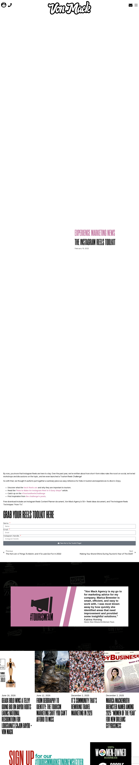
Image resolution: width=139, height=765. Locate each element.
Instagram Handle (11, 536)
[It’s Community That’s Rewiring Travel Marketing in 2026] (87, 692)
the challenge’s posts (36, 496)
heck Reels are (30, 488)
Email (6, 529)
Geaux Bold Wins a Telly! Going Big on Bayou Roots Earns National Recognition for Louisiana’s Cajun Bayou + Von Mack (17, 716)
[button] (136, 5)
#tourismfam (41, 617)
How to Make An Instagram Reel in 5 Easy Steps (39, 490)
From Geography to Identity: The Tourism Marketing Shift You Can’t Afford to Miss (51, 710)
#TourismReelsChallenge (33, 493)
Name (6, 523)
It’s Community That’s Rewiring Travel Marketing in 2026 (84, 707)
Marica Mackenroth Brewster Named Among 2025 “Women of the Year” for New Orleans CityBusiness (121, 713)
